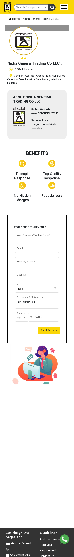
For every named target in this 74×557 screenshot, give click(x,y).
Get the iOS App (19, 554)
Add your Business (51, 539)
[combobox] (37, 288)
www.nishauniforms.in (44, 113)
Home (15, 19)
